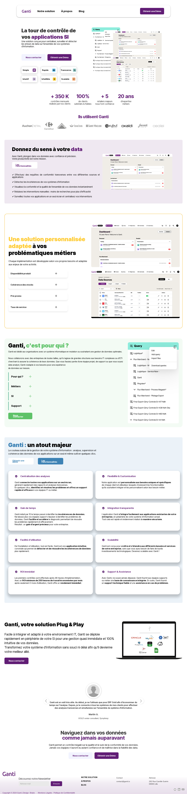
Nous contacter (33, 57)
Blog (83, 785)
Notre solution (89, 777)
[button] (38, 273)
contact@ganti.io (123, 781)
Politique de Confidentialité (64, 793)
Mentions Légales (45, 793)
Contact (119, 778)
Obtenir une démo (18, 461)
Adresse (152, 778)
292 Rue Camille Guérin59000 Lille (158, 782)
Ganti (26, 11)
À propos (86, 781)
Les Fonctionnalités (49, 461)
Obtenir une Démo (152, 11)
